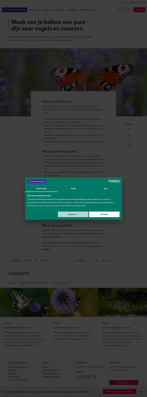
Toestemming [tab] (41, 189)
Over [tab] (106, 189)
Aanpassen (72, 214)
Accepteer (104, 214)
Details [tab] (73, 189)
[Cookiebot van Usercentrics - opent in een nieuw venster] (110, 181)
